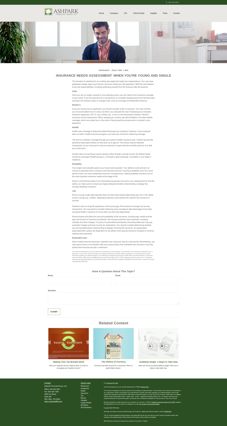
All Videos (84, 405)
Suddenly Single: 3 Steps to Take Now (158, 362)
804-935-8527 (173, 2)
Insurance (84, 393)
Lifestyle (84, 400)
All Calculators (86, 407)
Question (52, 290)
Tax (82, 395)
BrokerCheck (145, 387)
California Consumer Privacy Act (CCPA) (163, 402)
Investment (85, 388)
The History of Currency (113, 362)
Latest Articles (86, 402)
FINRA (166, 411)
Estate (83, 391)
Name (50, 275)
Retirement (85, 386)
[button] (114, 13)
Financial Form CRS (112, 383)
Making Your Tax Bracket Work (68, 362)
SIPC (169, 411)
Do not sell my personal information (149, 404)
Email (117, 275)
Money (83, 398)
